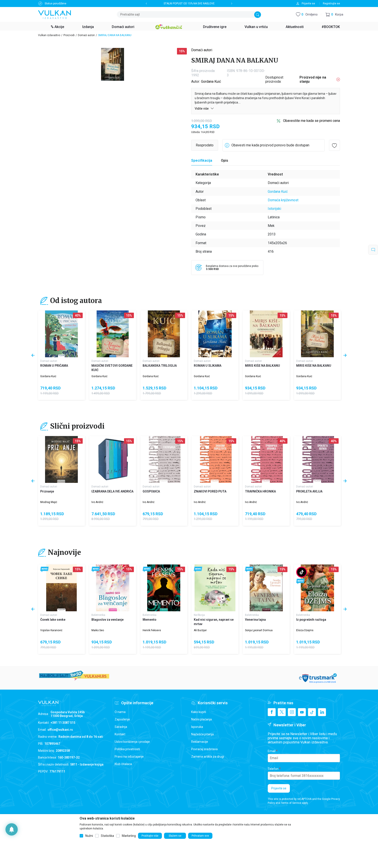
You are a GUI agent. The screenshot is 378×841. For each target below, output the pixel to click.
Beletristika (98, 615)
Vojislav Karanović (51, 630)
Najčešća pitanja (202, 734)
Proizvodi (69, 35)
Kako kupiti (198, 712)
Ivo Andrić (97, 502)
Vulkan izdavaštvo (49, 35)
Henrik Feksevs (152, 630)
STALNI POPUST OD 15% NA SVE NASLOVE (189, 3)
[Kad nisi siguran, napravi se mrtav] (215, 587)
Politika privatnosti (127, 749)
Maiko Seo (97, 630)
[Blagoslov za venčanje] (112, 587)
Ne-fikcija (199, 615)
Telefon (273, 769)
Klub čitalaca (123, 764)
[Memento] (163, 587)
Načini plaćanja (201, 719)
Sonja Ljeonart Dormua (259, 630)
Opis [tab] (224, 160)
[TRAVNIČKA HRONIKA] (266, 459)
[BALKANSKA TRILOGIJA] (163, 333)
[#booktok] (301, 572)
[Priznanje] (61, 459)
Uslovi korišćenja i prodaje (132, 741)
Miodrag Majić (48, 502)
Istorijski (274, 209)
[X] (282, 712)
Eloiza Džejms (304, 630)
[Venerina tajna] (266, 587)
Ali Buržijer (200, 630)
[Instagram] (292, 712)
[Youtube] (302, 712)
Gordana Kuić (211, 81)
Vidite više (202, 108)
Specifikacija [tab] (201, 160)
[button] (334, 14)
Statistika (107, 835)
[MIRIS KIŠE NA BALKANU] (266, 333)
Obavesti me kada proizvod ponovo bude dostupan (270, 145)
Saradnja (121, 727)
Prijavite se (278, 788)
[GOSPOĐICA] (163, 459)
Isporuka (197, 727)
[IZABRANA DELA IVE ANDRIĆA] (112, 459)
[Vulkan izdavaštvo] (54, 14)
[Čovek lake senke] (61, 587)
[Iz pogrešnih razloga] (317, 587)
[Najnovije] (44, 569)
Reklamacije (199, 741)
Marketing (129, 835)
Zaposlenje (122, 719)
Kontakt (120, 734)
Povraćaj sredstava (204, 749)
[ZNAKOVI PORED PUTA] (215, 459)
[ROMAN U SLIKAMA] (215, 333)
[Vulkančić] (169, 26)
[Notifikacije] (11, 829)
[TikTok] (312, 712)
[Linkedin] (322, 712)
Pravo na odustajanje (129, 756)
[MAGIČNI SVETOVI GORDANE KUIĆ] (112, 333)
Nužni (89, 835)
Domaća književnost (283, 200)
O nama (120, 712)
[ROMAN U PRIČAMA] (61, 333)
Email (271, 751)
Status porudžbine (55, 3)
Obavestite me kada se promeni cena (311, 121)
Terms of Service (291, 802)
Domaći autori (86, 35)
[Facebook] (272, 712)
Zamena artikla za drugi (207, 756)
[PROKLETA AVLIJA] (317, 459)
